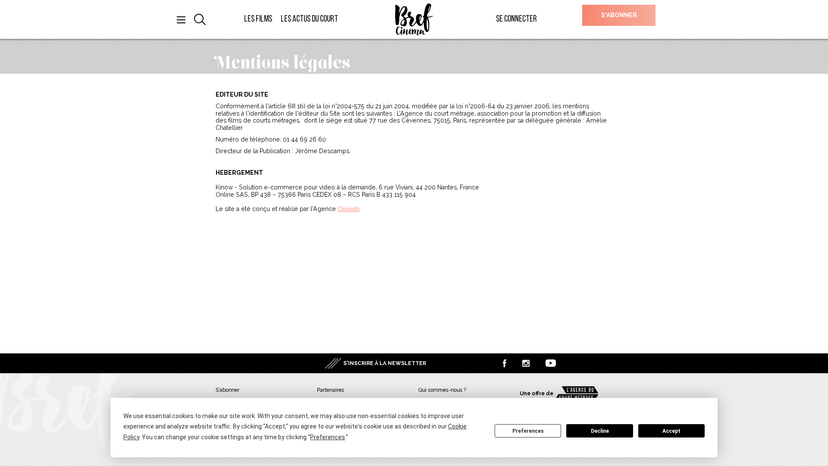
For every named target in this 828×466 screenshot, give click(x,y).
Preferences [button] (327, 437)
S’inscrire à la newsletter (384, 363)
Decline (600, 431)
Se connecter (516, 19)
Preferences (528, 431)
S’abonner (619, 15)
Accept (671, 431)
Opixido (349, 208)
